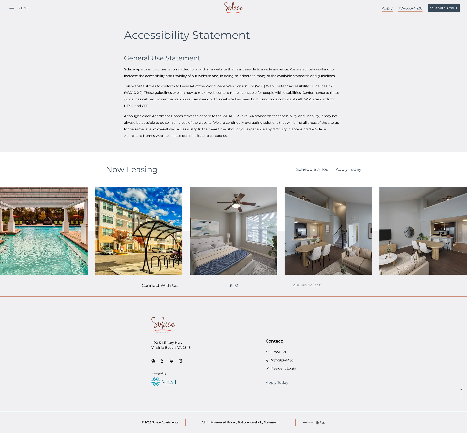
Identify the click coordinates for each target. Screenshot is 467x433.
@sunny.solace (307, 285)
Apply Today (348, 169)
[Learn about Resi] (314, 422)
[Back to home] (233, 8)
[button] (19, 8)
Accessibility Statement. (263, 422)
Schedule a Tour (444, 8)
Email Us (277, 352)
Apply (387, 8)
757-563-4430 (410, 8)
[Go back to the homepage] (163, 325)
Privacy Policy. (236, 422)
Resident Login (282, 368)
